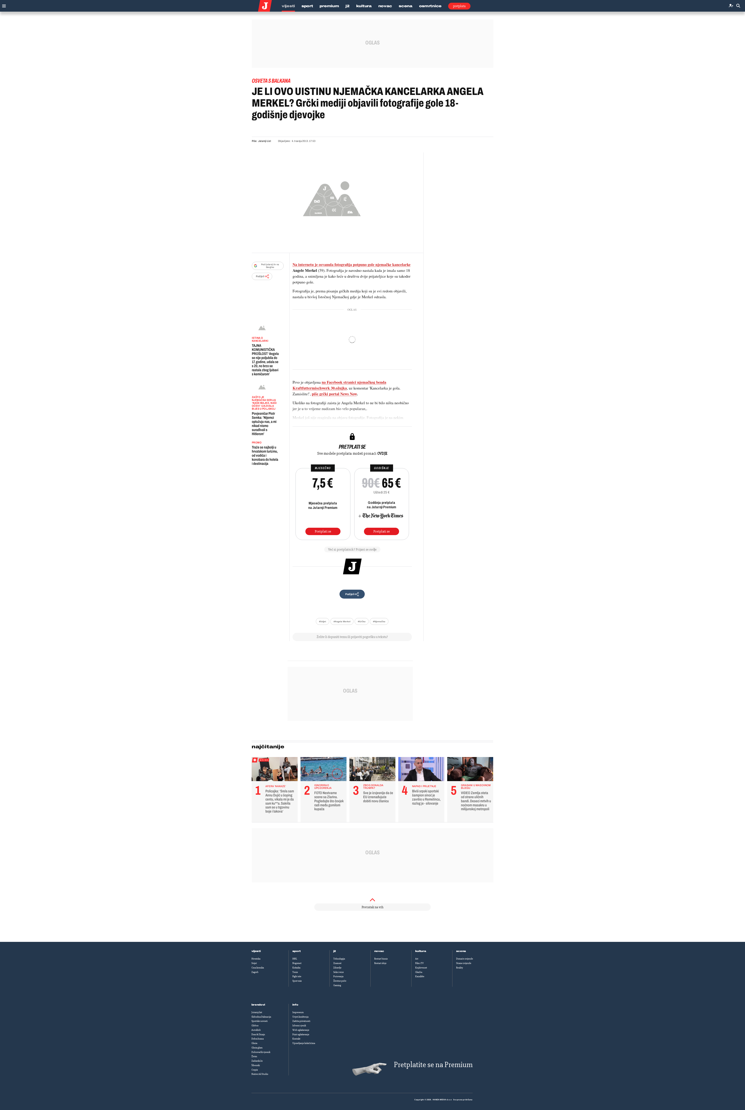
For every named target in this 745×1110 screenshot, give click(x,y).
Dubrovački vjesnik (260, 1052)
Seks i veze (338, 972)
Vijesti (288, 6)
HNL (294, 958)
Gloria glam (256, 1047)
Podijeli (260, 276)
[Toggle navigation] (3, 5)
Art (416, 958)
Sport (307, 6)
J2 (347, 6)
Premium (329, 6)
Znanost (337, 963)
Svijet (254, 963)
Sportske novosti (259, 1021)
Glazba (418, 972)
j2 (334, 951)
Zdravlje (337, 967)
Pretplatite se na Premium (433, 1064)
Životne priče (339, 980)
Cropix (254, 1069)
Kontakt (296, 1038)
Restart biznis (381, 958)
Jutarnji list (256, 1012)
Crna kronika (257, 967)
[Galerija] (332, 197)
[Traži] (738, 6)
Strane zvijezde (463, 963)
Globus (254, 1025)
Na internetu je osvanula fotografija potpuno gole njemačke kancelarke (352, 264)
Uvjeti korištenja (300, 1016)
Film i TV (419, 963)
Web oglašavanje (300, 1030)
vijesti (256, 951)
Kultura (364, 6)
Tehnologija (339, 958)
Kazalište (419, 976)
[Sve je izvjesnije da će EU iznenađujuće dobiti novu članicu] (372, 770)
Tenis (295, 972)
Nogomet (296, 963)
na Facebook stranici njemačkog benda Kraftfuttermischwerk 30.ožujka (339, 385)
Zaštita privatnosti (301, 1021)
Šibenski (255, 1065)
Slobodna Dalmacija (261, 1016)
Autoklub (256, 1030)
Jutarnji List (264, 141)
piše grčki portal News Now (334, 394)
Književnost (421, 967)
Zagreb (254, 972)
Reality (459, 967)
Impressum (298, 1012)
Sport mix (297, 980)
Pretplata (459, 6)
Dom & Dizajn (258, 1034)
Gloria (254, 1043)
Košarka (296, 967)
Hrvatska (255, 958)
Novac (385, 6)
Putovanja (338, 976)
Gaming (337, 985)
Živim (254, 1056)
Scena (405, 6)
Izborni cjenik (299, 1025)
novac (379, 951)
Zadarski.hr (257, 1060)
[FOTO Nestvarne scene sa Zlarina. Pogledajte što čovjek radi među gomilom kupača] (324, 770)
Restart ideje (380, 963)
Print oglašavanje (300, 1034)
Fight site (296, 976)
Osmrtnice (430, 6)
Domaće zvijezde (464, 958)
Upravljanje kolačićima (303, 1043)
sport (296, 951)
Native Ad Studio (259, 1074)
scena (461, 951)
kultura (420, 951)
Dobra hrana (257, 1038)
